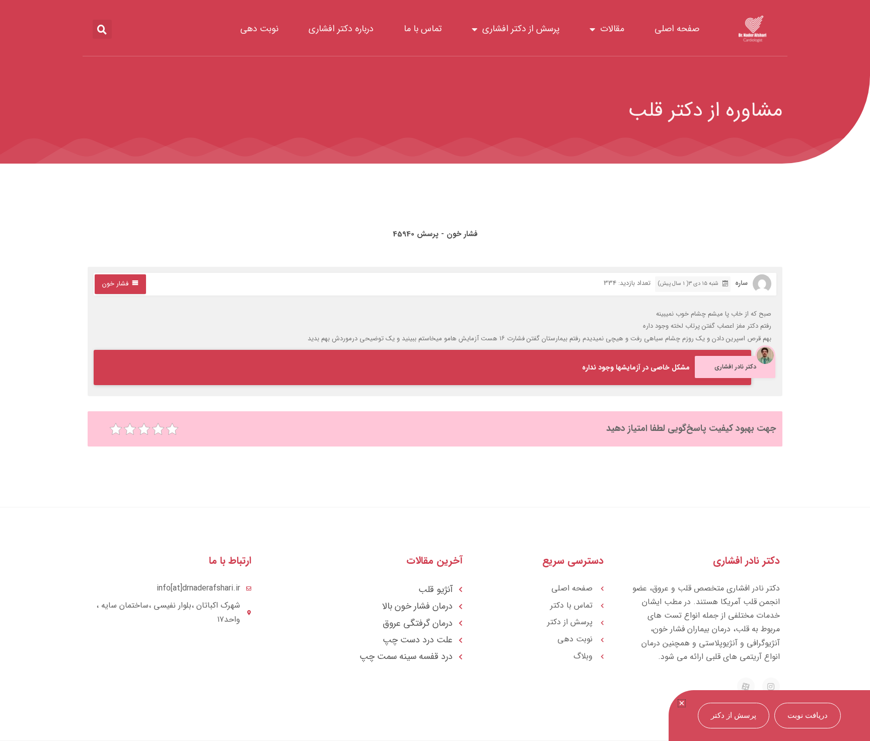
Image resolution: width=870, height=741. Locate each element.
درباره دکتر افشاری (341, 29)
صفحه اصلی (677, 29)
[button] (102, 29)
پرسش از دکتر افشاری (520, 29)
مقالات (612, 29)
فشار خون (115, 283)
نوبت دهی (259, 29)
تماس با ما (423, 29)
